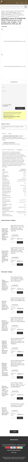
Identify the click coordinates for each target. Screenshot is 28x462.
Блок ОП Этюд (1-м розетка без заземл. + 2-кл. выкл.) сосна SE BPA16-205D (17, 405)
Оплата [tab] (9, 133)
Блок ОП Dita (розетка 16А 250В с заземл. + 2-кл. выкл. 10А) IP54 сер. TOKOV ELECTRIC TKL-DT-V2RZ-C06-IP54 (17, 250)
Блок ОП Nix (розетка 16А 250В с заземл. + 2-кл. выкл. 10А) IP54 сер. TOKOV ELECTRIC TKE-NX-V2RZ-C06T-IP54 (17, 228)
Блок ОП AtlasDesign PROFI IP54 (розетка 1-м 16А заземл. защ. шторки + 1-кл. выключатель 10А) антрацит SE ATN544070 (17, 363)
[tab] (20, 149)
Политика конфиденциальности (14, 450)
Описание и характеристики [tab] (8, 149)
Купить (20, 242)
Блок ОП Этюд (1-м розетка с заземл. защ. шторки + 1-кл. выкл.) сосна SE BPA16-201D (18, 299)
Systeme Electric (22, 170)
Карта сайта (13, 452)
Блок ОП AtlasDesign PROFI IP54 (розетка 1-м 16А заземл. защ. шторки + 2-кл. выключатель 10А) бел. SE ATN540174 (17, 341)
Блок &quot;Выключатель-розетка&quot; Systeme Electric (13, 127)
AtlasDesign (23, 169)
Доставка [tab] (4, 133)
